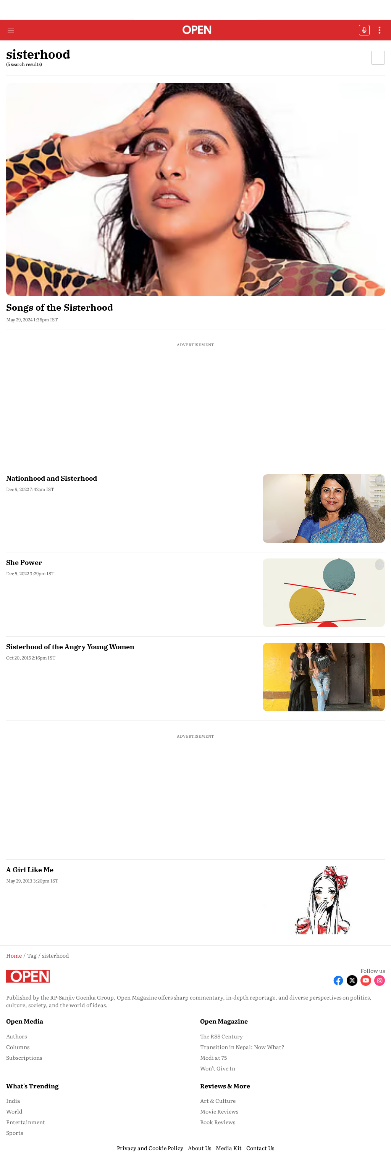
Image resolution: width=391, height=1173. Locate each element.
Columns (17, 1047)
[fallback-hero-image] (195, 189)
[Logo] (195, 30)
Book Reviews (217, 1122)
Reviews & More (225, 1085)
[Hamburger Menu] (10, 30)
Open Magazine (224, 1020)
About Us (199, 1148)
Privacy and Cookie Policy (150, 1148)
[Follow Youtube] (365, 980)
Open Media (24, 1020)
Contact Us (260, 1148)
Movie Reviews (219, 1111)
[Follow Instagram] (379, 980)
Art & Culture (218, 1100)
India (13, 1100)
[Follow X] (352, 980)
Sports (14, 1132)
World (14, 1111)
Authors (16, 1036)
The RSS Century (221, 1036)
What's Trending (32, 1085)
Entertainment (25, 1122)
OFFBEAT (364, 30)
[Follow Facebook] (338, 980)
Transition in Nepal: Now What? (242, 1047)
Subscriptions (24, 1057)
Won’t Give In (217, 1068)
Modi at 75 (213, 1057)
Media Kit (229, 1148)
